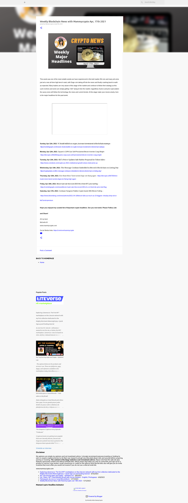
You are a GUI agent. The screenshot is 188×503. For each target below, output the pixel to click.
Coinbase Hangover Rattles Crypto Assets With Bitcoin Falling (80, 191)
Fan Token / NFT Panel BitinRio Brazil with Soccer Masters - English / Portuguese (68, 477)
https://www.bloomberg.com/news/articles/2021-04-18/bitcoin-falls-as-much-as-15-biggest (71, 196)
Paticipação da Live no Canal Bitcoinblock (55, 479)
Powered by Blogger (95, 496)
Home (42, 262)
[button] (41, 28)
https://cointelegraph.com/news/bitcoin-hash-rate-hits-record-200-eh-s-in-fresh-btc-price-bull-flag (73, 187)
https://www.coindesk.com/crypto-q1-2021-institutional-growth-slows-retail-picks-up (69, 163)
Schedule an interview (43, 448)
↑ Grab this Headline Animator (79, 490)
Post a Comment (46, 250)
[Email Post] (41, 234)
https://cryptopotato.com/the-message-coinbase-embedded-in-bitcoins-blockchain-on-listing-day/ (70, 171)
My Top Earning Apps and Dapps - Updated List (57, 475)
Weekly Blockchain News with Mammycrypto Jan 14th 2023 (61, 481)
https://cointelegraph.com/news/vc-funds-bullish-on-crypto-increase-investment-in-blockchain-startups (72, 147)
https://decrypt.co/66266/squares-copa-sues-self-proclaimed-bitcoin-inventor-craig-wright (70, 155)
